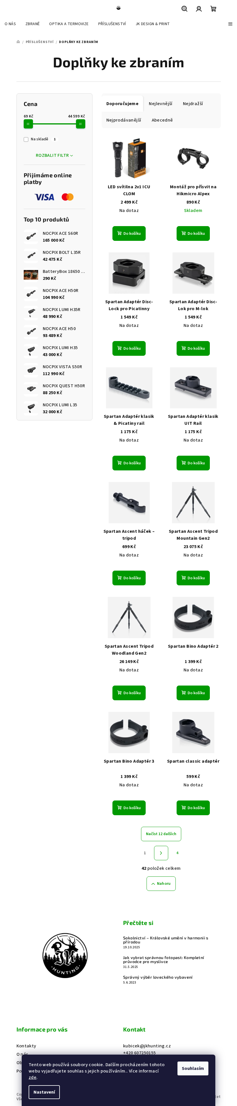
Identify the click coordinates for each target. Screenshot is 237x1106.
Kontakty (26, 1046)
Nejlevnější (160, 103)
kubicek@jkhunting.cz (147, 1046)
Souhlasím (193, 1068)
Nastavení (44, 1092)
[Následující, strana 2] (161, 853)
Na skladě (43, 139)
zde (32, 1077)
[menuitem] (10, 24)
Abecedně (162, 120)
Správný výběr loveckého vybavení (158, 977)
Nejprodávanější (123, 120)
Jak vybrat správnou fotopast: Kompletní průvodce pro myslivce (163, 960)
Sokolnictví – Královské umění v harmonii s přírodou (165, 940)
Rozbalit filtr (52, 155)
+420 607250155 (139, 1053)
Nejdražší (193, 103)
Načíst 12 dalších (161, 834)
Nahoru (164, 884)
